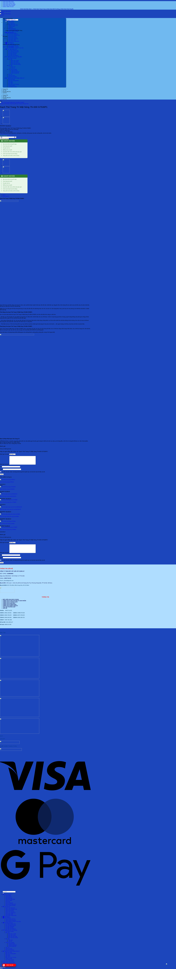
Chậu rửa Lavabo (12, 69)
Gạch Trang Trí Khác (13, 31)
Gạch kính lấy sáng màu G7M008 (8, 502)
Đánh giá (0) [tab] (6, 196)
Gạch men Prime (12, 36)
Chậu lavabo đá (15, 73)
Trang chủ (2, 103)
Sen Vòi (10, 74)
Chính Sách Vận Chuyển (9, 5)
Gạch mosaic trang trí (13, 46)
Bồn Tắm (10, 83)
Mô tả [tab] (4, 195)
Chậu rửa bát (11, 75)
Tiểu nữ (13, 68)
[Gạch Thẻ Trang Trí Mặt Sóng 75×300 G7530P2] (6, 116)
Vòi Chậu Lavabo (12, 86)
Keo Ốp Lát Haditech (13, 55)
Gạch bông (11, 21)
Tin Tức (5, 90)
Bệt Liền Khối (11, 79)
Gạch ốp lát (10, 32)
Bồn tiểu (10, 65)
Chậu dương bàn (15, 71)
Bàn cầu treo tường (15, 64)
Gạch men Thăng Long (13, 35)
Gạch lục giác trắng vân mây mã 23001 (9, 516)
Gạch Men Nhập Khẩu (13, 41)
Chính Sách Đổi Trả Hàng (9, 4)
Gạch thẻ (10, 27)
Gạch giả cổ (11, 22)
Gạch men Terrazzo (13, 33)
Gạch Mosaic (11, 44)
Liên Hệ (5, 92)
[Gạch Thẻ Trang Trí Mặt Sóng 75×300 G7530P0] (6, 123)
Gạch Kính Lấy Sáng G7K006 (7, 523)
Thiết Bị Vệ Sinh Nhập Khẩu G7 (15, 78)
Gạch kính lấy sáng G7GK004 (7, 489)
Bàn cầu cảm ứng (15, 63)
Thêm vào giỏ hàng (4, 138)
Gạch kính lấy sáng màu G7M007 (8, 529)
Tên (1, 466)
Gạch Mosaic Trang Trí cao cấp (15, 47)
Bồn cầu (10, 59)
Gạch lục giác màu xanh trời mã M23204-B (10, 509)
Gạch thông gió (12, 28)
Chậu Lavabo (11, 85)
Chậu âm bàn (14, 70)
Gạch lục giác (11, 26)
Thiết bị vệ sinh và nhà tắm (14, 57)
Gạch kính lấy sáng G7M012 (7, 482)
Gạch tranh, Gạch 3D (13, 30)
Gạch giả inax (11, 23)
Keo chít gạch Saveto (13, 51)
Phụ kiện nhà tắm (12, 76)
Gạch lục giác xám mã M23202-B (8, 496)
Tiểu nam (13, 66)
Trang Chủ (5, 89)
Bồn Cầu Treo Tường (13, 84)
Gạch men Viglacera (13, 38)
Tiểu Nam (10, 81)
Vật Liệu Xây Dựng (10, 103)
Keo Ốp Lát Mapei (12, 53)
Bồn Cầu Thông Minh (13, 80)
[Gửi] (6, 21)
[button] (7, 22)
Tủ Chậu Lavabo (12, 58)
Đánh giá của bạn (4, 454)
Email (1, 469)
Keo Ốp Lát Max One (13, 50)
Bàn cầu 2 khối (14, 61)
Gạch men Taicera (12, 37)
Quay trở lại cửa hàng (8, 46)
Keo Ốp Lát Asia (12, 54)
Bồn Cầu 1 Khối (15, 60)
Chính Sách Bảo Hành (8, 1)
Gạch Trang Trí (11, 20)
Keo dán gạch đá (12, 49)
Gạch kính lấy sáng (13, 25)
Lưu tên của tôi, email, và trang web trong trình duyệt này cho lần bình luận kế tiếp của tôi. (23, 471)
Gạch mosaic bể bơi (13, 45)
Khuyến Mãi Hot (7, 91)
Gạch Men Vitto (12, 40)
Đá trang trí (10, 42)
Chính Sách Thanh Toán (9, 3)
